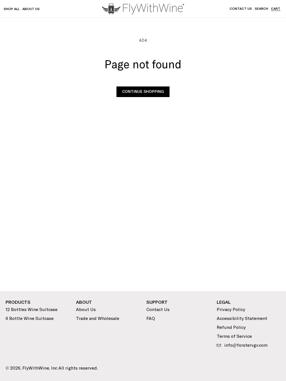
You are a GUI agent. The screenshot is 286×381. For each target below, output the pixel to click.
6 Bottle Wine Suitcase (30, 318)
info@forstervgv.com (246, 345)
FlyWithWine (35, 368)
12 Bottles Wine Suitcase (32, 309)
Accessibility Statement (242, 318)
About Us (86, 309)
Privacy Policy (231, 309)
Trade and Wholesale (97, 318)
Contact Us (241, 9)
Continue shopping (143, 92)
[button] (261, 9)
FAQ (150, 318)
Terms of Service (234, 336)
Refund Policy (231, 327)
